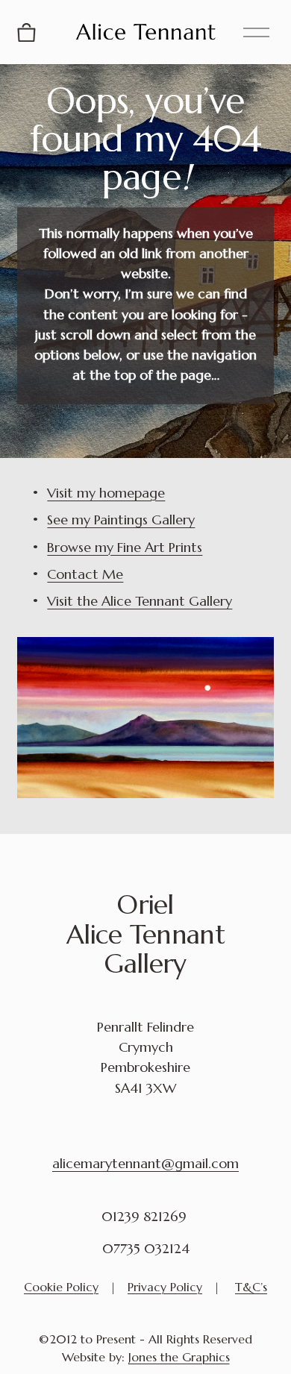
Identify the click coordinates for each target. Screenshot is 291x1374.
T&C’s (251, 1286)
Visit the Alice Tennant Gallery (139, 600)
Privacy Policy (165, 1286)
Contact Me (85, 574)
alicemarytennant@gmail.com (145, 1163)
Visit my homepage (106, 492)
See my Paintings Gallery (121, 519)
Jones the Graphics (179, 1356)
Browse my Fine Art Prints (124, 547)
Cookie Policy (61, 1286)
